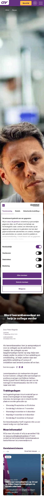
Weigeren (22, 289)
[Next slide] (8, 451)
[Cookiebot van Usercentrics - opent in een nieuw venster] (33, 205)
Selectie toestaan (22, 282)
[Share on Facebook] (17, 367)
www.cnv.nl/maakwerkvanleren (17, 436)
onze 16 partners (13, 222)
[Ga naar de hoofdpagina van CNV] (4, 2)
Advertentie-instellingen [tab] (32, 211)
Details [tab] (17, 211)
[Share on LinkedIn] (19, 367)
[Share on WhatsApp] (22, 367)
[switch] (39, 253)
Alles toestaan (22, 275)
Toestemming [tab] (7, 211)
